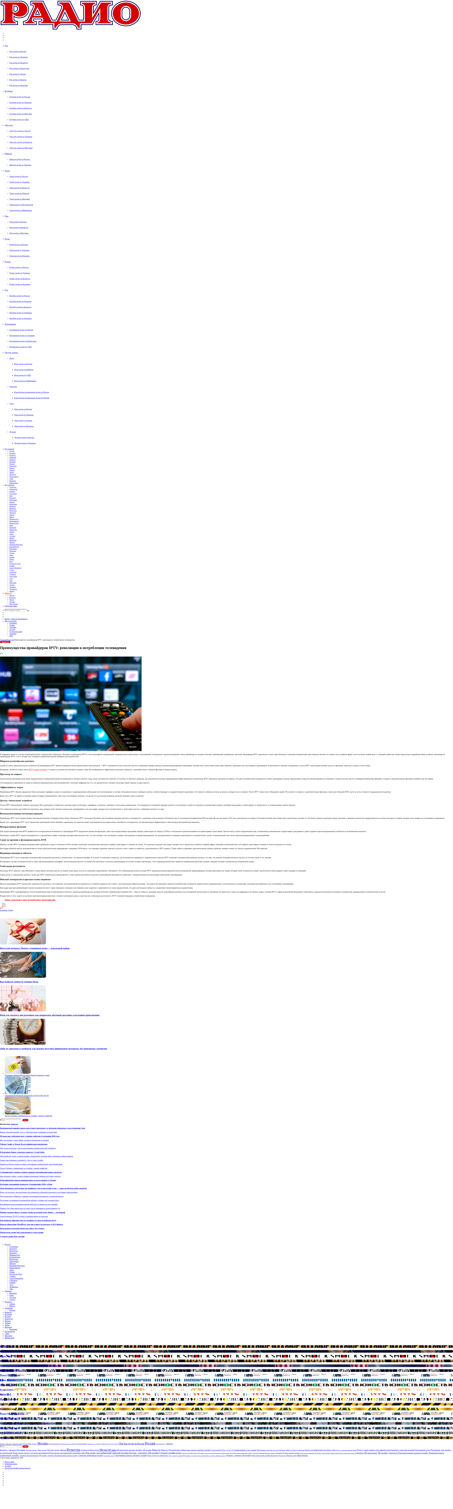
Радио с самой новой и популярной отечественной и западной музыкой (386, 1450)
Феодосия (12, 583)
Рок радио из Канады (18, 80)
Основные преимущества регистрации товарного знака (27, 1075)
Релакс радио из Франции (19, 284)
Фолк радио (282, 1456)
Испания (12, 462)
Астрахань (13, 494)
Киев (11, 525)
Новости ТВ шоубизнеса (171, 1450)
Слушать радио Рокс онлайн (12, 1236)
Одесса (11, 553)
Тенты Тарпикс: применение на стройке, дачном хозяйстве (28, 1116)
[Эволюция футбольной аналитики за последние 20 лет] (18, 1093)
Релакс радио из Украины (19, 273)
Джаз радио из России (23, 409)
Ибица (11, 517)
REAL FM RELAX (9, 1428)
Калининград (14, 521)
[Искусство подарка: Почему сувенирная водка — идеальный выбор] (23, 944)
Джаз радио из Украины (24, 415)
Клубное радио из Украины (20, 103)
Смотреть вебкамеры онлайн (90, 1455)
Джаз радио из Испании (24, 426)
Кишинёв (12, 528)
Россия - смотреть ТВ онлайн (144, 1453)
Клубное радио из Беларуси (20, 108)
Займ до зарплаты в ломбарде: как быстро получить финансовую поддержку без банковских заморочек (53, 1048)
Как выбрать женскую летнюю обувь (19, 981)
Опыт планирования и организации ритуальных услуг (28, 1423)
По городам (9, 485)
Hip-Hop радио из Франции (20, 318)
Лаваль (11, 532)
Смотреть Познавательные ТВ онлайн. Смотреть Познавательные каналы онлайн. (49, 1456)
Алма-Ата (12, 487)
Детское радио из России (24, 438)
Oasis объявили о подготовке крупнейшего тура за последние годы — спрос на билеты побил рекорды (43, 1188)
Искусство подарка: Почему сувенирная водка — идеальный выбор (35, 948)
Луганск (12, 536)
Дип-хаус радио (53, 1450)
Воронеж (12, 513)
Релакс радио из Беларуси (19, 279)
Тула (11, 578)
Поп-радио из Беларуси (18, 228)
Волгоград (13, 511)
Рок (6, 46)
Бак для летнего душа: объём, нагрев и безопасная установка (24, 1140)
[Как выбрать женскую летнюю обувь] (23, 977)
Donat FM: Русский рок (12, 1413)
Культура (12, 598)
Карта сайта (9, 1462)
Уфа (10, 581)
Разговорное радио (422, 1450)
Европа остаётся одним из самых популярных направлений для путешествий (31, 1164)
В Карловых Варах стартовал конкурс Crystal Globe (22, 1152)
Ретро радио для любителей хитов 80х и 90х (67, 1453)
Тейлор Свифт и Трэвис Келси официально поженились (24, 1144)
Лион (11, 534)
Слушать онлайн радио (170, 1453)
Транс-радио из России (18, 176)
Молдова (12, 474)
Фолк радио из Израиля (23, 370)
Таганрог (12, 574)
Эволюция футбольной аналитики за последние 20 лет (27, 1096)
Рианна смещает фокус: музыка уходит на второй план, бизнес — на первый (32, 1212)
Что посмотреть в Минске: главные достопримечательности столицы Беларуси (32, 1196)
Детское (12, 432)
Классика (13, 387)
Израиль (12, 460)
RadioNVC (5, 1394)
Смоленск (12, 572)
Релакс (8, 261)
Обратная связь (11, 606)
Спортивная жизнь (109, 1455)
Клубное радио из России (19, 97)
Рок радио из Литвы (17, 74)
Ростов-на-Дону (15, 564)
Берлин (12, 502)
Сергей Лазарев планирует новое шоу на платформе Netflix (30, 1351)
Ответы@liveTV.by (218, 1450)
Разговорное (10, 324)
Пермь (11, 559)
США (11, 479)
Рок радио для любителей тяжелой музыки (107, 1453)
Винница (12, 508)
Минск (11, 538)
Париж (11, 557)
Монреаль (12, 540)
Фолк (11, 358)
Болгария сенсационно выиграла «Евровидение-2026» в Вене (26, 1184)
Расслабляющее (82, 1444)
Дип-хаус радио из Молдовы (20, 148)
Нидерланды (13, 477)
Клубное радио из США (19, 120)
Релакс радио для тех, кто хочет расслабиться (31, 1453)
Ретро (7, 239)
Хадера (11, 585)
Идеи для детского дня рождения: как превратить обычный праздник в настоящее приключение (49, 1015)
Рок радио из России (17, 51)
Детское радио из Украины (25, 443)
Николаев (12, 551)
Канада (11, 468)
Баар (11, 496)
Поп (6, 216)
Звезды (11, 595)
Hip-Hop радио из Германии (20, 313)
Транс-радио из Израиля (19, 193)
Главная (3, 640)
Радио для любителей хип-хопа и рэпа (320, 1450)
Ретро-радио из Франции (19, 256)
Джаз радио (41, 1450)
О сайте (8, 1466)
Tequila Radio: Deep (10, 1370)
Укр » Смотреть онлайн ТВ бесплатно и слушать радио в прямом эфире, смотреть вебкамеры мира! (197, 1455)
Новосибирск (14, 547)
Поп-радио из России (18, 222)
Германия (12, 457)
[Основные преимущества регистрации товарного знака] (18, 1073)
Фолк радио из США (22, 375)
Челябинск (13, 589)
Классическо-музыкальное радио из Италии (31, 398)
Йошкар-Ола (13, 519)
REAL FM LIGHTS (10, 1418)
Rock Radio (6, 1361)
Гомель (11, 515)
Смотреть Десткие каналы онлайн (287, 1453)
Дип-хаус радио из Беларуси (20, 142)
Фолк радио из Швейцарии (25, 381)
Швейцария (13, 483)
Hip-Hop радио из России (19, 296)
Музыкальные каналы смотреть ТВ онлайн (134, 1450)
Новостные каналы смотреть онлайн (196, 1450)
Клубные (9, 91)
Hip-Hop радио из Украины (20, 301)
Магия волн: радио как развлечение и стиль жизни (21, 1232)
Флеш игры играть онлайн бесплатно (264, 1456)
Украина (12, 453)
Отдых (228, 1450)
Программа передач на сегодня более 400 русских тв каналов (280, 1450)
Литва (11, 472)
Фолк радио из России (23, 364)
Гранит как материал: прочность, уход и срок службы (21, 1160)
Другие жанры (11, 352)
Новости (8, 593)
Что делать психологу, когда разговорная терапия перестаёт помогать (28, 1148)
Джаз (11, 404)
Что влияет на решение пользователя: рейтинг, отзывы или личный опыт (29, 1200)
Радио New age (7, 1409)
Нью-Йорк (13, 549)
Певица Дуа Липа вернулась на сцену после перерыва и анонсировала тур (30, 1208)
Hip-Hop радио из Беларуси (20, 307)
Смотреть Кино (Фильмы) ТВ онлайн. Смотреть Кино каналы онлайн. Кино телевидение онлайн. (327, 1453)
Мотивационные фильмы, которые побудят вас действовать (31, 1365)
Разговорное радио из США (20, 347)
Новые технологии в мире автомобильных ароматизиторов (30, 900)
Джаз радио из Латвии (23, 421)
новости (14, 1124)
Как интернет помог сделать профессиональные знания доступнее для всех (30, 1176)
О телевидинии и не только (243, 1450)
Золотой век (6, 1437)
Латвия (12, 470)
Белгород (12, 498)
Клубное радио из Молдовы (20, 114)
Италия (12, 464)
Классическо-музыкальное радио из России (31, 392)
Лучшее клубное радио (90, 1450)
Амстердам (13, 489)
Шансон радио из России (19, 159)
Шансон (8, 153)
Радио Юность (7, 1385)
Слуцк (11, 570)
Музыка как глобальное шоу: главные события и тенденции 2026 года (30, 1136)
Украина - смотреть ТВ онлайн (238, 1456)
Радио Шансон (7, 1380)
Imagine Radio (7, 1346)
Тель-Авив (13, 576)
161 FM (4, 1404)
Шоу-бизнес (13, 604)
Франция (12, 481)
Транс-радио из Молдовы (19, 199)
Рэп (6, 290)
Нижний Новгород (16, 544)
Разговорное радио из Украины (22, 336)
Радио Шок (6, 1356)
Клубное (34, 1444)
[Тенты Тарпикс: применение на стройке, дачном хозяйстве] (18, 1114)
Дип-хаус (9, 125)
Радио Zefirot (6, 1389)
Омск (11, 555)
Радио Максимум (9, 1399)
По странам (9, 449)
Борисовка (13, 504)
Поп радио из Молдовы (18, 233)
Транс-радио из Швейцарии (20, 210)
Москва (12, 542)
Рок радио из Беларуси (18, 63)
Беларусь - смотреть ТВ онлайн (12, 1450)
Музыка (12, 602)
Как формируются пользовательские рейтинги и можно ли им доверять (29, 1204)
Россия (11, 451)
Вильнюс (12, 506)
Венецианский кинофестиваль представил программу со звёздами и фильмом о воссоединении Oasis (42, 1128)
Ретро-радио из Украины (19, 250)
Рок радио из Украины (18, 57)
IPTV (4, 906)
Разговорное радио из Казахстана (22, 341)
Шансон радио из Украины (20, 165)
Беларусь (12, 455)
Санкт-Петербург (15, 568)
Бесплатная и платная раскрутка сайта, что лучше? (22, 1228)
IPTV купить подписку (38, 770)
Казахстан (13, 466)
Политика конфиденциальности (18, 1468)
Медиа (11, 600)
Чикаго (12, 591)
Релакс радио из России (19, 267)
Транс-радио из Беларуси (19, 188)
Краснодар (13, 530)
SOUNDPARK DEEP (10, 1433)
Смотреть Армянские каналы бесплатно (263, 1453)
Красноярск (14, 1261)
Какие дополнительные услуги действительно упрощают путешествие (28, 1132)
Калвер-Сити (14, 523)
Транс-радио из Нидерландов (21, 205)
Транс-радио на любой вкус (157, 1456)
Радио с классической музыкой (346, 1450)
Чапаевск (12, 587)
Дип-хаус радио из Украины (20, 137)
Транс (7, 171)
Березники (13, 500)
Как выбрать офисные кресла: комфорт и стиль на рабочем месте (28, 1220)
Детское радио (31, 1450)
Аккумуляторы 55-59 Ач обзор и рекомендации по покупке (24, 1216)
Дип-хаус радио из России (20, 131)
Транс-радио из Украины (19, 182)
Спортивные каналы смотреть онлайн (131, 1455)
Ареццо (12, 491)
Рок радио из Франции (18, 85)
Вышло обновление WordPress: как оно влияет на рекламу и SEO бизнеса (31, 1224)
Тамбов (12, 1283)
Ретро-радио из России (18, 245)
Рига (11, 561)
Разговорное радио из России (21, 330)
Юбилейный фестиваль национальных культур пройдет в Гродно (28, 1180)
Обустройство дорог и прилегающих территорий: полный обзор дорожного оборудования (36, 1156)
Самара (12, 566)
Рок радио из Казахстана (19, 68)
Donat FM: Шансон (10, 1375)
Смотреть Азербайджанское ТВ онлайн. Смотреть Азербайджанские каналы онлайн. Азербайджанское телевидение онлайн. (217, 1453)
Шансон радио (292, 1456)
